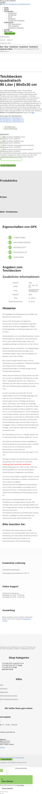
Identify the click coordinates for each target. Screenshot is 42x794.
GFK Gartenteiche (14, 24)
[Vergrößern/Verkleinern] (1, 791)
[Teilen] (5, 791)
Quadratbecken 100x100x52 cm (11, 118)
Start (1, 46)
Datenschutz (4, 692)
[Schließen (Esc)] (7, 791)
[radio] (10, 127)
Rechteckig (12, 15)
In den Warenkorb (8, 165)
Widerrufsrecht (20, 757)
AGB (1, 685)
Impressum (3, 688)
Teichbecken (8, 11)
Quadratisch (12, 13)
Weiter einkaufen (7, 788)
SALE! (6, 9)
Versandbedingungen (9, 757)
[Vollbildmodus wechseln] (3, 791)
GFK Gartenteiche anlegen (8, 695)
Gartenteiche (8, 22)
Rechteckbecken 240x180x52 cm (12, 121)
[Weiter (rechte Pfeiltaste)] (3, 793)
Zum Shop (20, 785)
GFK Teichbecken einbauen (9, 699)
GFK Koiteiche (13, 26)
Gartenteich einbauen (16, 28)
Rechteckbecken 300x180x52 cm (12, 120)
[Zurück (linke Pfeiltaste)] (1, 793)
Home (6, 7)
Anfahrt (2, 747)
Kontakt (7, 30)
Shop (6, 46)
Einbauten (12, 19)
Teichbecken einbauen (16, 20)
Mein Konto (8, 31)
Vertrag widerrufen (10, 33)
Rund (10, 17)
